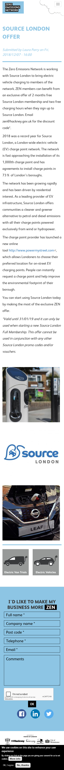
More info (15, 758)
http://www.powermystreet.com (31, 250)
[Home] (13, 7)
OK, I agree (8, 765)
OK (32, 704)
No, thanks (23, 765)
